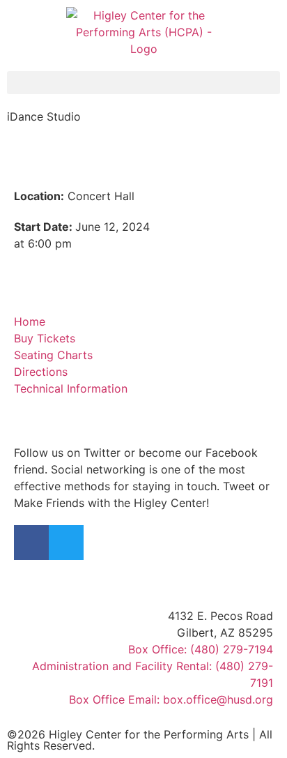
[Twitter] (66, 542)
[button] (143, 82)
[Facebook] (31, 542)
